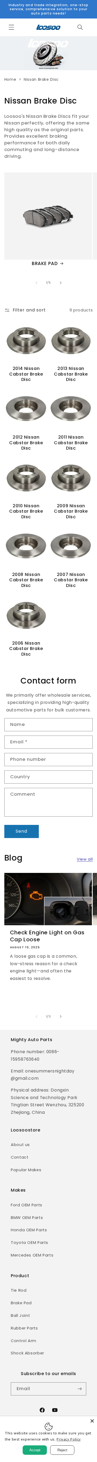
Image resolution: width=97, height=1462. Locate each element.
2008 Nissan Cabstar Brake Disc (26, 580)
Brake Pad (21, 1303)
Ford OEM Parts (26, 1205)
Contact (19, 1157)
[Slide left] (36, 283)
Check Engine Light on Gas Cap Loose (47, 936)
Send (21, 831)
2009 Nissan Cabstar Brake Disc (71, 511)
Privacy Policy (69, 1439)
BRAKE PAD (45, 263)
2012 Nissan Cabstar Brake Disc (26, 443)
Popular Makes (26, 1170)
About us (20, 1144)
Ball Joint (20, 1315)
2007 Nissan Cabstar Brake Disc (71, 580)
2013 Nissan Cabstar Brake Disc (71, 374)
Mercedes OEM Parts (32, 1255)
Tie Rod (18, 1290)
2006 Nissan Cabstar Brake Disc (26, 649)
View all (85, 859)
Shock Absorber (27, 1353)
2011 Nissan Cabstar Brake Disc (71, 443)
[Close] (92, 1421)
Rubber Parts (24, 1328)
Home (10, 79)
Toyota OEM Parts (29, 1242)
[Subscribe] (80, 1388)
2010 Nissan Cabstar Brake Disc (26, 511)
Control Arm (23, 1340)
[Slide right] (61, 283)
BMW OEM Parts (27, 1217)
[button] (11, 27)
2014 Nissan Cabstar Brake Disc (26, 374)
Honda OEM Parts (29, 1230)
